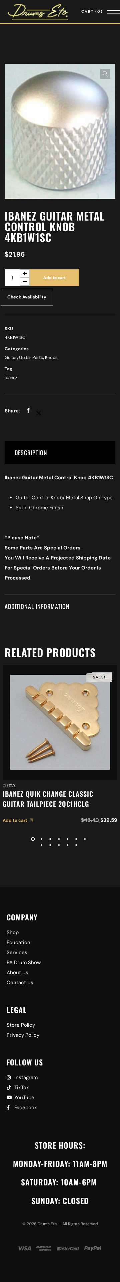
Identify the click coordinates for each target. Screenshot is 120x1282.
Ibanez (11, 377)
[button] (105, 74)
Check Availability (26, 297)
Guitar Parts (31, 357)
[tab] (60, 452)
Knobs (51, 357)
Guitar (11, 357)
